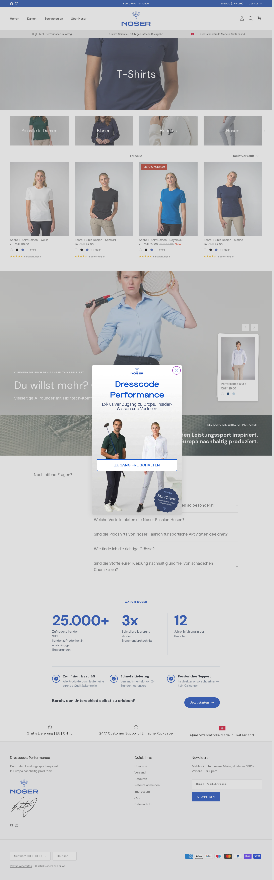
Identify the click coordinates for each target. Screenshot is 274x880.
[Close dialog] (177, 370)
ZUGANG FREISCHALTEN (137, 465)
